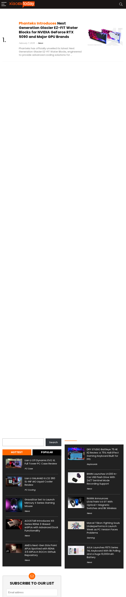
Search (6, 436)
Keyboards (92, 464)
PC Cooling (30, 489)
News (40, 43)
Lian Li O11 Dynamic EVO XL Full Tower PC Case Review (41, 462)
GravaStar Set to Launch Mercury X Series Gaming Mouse (40, 503)
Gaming (91, 537)
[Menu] (4, 4)
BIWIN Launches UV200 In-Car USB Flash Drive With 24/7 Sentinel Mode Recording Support (102, 478)
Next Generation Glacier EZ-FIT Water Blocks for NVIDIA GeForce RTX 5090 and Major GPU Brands (48, 30)
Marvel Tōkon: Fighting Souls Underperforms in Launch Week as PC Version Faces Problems (103, 527)
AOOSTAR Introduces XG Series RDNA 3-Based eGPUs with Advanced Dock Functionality (41, 525)
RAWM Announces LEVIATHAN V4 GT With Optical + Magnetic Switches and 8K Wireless (101, 503)
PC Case (29, 468)
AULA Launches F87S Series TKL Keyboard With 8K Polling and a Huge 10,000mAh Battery (103, 552)
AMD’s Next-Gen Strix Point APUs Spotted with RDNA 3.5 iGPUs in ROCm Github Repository (41, 550)
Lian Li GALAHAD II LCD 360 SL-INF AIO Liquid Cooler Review (40, 481)
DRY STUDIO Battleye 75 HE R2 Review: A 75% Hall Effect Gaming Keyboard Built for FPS (103, 454)
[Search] (121, 4)
